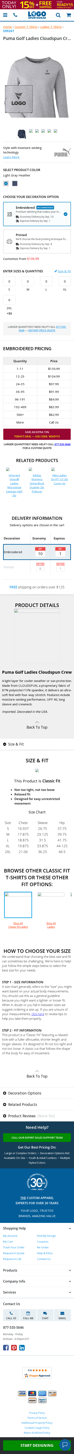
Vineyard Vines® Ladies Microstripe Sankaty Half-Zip (14, 485)
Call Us (11, 1318)
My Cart (8, 1241)
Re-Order (43, 1247)
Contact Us (44, 1259)
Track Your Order (13, 1247)
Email (62, 1318)
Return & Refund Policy (37, 1433)
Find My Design (46, 1236)
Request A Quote (13, 1253)
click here (37, 1014)
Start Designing (37, 1445)
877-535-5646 (62, 444)
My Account (10, 1236)
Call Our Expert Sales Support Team (37, 1137)
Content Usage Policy (37, 1428)
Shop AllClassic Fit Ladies (18, 925)
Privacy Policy (37, 1413)
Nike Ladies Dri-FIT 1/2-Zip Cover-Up (59, 479)
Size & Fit (64, 271)
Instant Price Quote (41, 330)
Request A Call (12, 1259)
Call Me (28, 1318)
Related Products (22, 1104)
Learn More (11, 157)
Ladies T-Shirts (51, 27)
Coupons (43, 1241)
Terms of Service (37, 1418)
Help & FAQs (45, 1253)
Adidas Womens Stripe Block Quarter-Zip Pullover (37, 483)
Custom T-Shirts (26, 27)
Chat (45, 1318)
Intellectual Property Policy (37, 1423)
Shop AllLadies (51, 925)
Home (7, 27)
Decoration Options (24, 1093)
